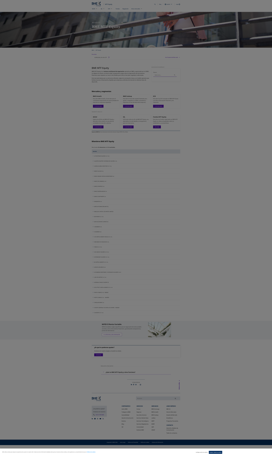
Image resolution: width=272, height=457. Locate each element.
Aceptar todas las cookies (215, 452)
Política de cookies (91, 452)
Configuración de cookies (202, 452)
